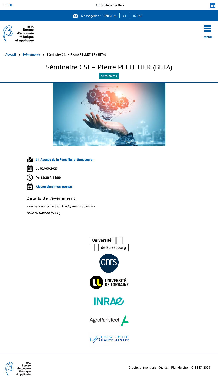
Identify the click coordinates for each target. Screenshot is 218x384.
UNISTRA (110, 16)
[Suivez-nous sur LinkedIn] (212, 5)
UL (125, 16)
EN (10, 5)
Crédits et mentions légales (148, 367)
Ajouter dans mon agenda (54, 186)
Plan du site (179, 367)
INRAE (137, 16)
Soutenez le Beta (112, 5)
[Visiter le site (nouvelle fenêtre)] (109, 244)
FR (4, 5)
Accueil (10, 54)
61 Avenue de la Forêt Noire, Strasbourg (64, 159)
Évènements (31, 54)
